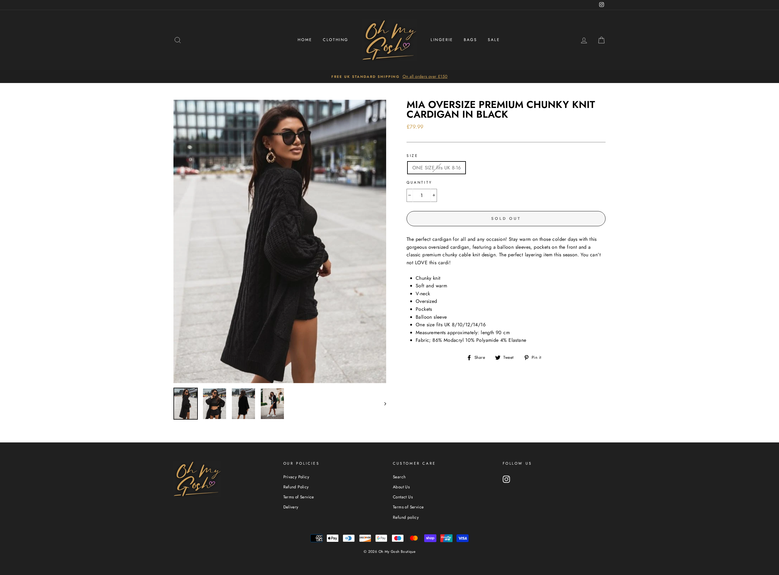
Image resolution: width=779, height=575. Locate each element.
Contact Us (403, 497)
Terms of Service (298, 497)
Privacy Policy (296, 477)
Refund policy (406, 517)
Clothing (335, 40)
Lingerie (442, 40)
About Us (401, 487)
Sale (494, 40)
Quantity (419, 182)
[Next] (382, 404)
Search (399, 477)
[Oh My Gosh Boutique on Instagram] (506, 479)
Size (412, 155)
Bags (470, 40)
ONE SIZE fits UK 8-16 (436, 167)
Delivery (291, 507)
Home (305, 40)
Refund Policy (296, 487)
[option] (389, 76)
